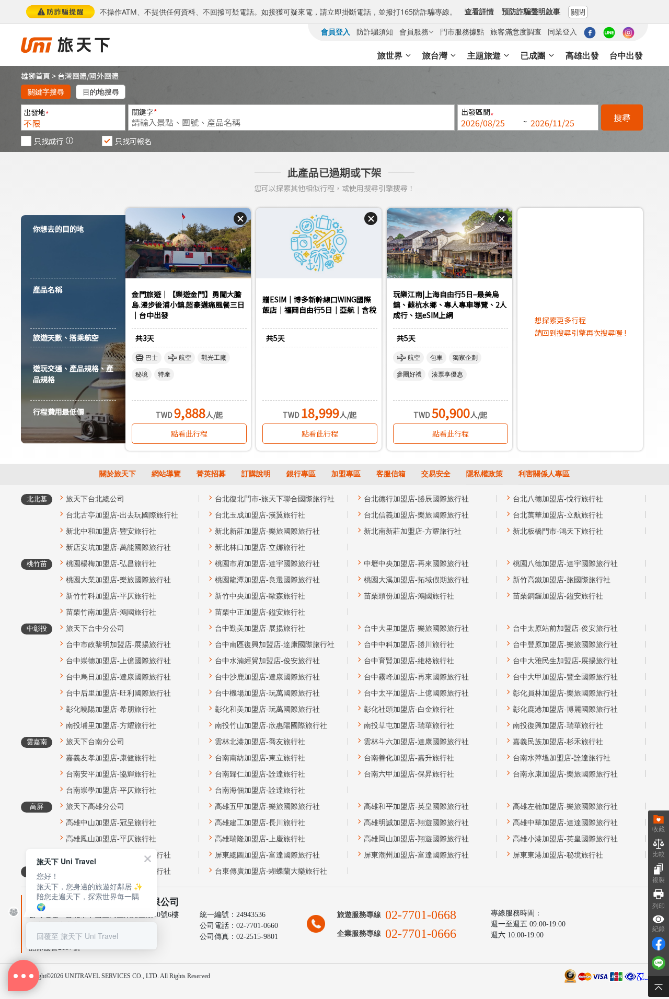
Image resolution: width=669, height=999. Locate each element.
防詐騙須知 (374, 32)
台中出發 (626, 55)
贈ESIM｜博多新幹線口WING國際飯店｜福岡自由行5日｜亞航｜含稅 (319, 304)
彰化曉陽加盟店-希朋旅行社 (111, 709)
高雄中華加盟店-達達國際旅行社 (565, 823)
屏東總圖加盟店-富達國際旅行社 (267, 855)
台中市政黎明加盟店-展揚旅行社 (118, 645)
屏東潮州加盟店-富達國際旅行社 (416, 855)
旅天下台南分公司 (95, 742)
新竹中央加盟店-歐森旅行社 (260, 596)
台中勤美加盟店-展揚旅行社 (260, 628)
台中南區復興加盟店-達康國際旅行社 (274, 645)
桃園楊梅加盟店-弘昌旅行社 (111, 564)
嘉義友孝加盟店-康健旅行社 (111, 758)
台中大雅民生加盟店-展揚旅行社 (565, 661)
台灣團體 (72, 75)
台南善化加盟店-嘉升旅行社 (409, 758)
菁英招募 (211, 474)
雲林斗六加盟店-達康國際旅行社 (416, 742)
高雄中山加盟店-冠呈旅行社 (111, 823)
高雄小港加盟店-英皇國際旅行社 (565, 839)
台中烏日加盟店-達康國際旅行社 (118, 677)
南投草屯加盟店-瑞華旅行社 (409, 726)
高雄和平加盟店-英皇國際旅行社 (416, 806)
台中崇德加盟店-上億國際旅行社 (118, 661)
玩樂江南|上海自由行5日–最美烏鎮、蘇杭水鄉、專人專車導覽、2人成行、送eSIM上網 (450, 304)
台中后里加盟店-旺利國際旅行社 (118, 693)
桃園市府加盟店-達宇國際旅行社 (267, 564)
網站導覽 (166, 474)
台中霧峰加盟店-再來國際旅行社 (416, 677)
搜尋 (622, 117)
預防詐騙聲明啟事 (531, 11)
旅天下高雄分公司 (95, 806)
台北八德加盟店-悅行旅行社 (558, 499)
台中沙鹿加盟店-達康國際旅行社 (267, 677)
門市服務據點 (462, 32)
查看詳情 (479, 11)
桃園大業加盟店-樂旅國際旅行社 (118, 580)
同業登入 (562, 32)
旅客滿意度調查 (515, 32)
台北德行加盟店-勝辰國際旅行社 (416, 499)
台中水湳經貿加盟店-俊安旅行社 (267, 661)
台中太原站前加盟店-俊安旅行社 (565, 628)
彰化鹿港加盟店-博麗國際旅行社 (565, 709)
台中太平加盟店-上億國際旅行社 (416, 693)
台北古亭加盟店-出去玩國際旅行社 (122, 515)
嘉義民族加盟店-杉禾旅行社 (558, 742)
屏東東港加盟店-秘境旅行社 (558, 855)
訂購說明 (256, 474)
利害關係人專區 (544, 474)
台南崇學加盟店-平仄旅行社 (111, 790)
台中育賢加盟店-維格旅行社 (409, 661)
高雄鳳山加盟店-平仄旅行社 (111, 839)
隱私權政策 (484, 474)
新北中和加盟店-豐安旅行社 (111, 531)
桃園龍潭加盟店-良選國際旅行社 (267, 580)
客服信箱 (391, 474)
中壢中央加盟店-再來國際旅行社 (416, 564)
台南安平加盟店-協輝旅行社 (111, 774)
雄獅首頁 (35, 75)
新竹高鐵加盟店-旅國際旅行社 (561, 580)
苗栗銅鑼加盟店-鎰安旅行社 (558, 596)
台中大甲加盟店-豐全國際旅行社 (565, 677)
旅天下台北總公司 (95, 499)
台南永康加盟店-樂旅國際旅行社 (565, 774)
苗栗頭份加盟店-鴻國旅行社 (409, 596)
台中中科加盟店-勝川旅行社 (409, 645)
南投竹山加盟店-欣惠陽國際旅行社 (271, 726)
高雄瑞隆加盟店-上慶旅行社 (260, 839)
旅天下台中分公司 (95, 628)
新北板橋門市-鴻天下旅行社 (558, 531)
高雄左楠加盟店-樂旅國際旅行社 (565, 806)
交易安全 (436, 474)
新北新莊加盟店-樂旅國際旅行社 (267, 531)
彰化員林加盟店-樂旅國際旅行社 (565, 693)
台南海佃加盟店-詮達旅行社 (260, 790)
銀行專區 (301, 474)
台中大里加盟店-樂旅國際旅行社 (416, 628)
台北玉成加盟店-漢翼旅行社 (260, 515)
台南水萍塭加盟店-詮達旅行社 (561, 758)
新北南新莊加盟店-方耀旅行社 (413, 531)
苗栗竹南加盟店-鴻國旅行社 (111, 612)
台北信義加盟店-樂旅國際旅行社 (416, 515)
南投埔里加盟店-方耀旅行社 (111, 726)
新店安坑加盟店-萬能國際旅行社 (118, 547)
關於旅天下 (117, 474)
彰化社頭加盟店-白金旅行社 (409, 709)
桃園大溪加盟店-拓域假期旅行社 (416, 580)
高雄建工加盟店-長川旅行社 (260, 823)
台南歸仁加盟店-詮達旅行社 (260, 774)
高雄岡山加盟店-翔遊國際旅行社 (416, 839)
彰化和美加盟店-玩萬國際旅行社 (267, 709)
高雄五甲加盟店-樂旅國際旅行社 (267, 806)
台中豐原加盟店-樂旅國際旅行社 (565, 645)
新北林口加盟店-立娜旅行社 (260, 547)
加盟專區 (346, 474)
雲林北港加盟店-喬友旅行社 (260, 742)
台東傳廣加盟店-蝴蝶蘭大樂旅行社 (271, 871)
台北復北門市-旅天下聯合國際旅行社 (274, 499)
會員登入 (335, 32)
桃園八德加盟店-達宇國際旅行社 (565, 564)
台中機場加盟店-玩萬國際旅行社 (267, 693)
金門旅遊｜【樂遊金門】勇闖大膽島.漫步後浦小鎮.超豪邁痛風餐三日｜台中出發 (188, 304)
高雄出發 (582, 55)
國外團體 (104, 75)
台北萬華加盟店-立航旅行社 (558, 515)
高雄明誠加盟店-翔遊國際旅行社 (416, 823)
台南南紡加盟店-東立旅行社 (260, 758)
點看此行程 (189, 433)
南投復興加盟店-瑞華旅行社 (558, 726)
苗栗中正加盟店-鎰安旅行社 (260, 612)
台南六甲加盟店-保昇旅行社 (409, 774)
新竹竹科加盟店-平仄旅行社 (111, 596)
